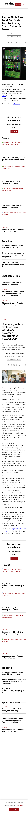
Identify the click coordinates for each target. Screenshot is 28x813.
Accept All (14, 809)
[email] (19, 42)
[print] (25, 42)
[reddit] (17, 42)
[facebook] (8, 42)
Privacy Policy (19, 805)
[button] (3, 4)
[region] (14, 806)
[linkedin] (11, 42)
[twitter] (14, 42)
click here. (16, 104)
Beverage (4, 13)
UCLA (4, 96)
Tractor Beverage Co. (17, 353)
